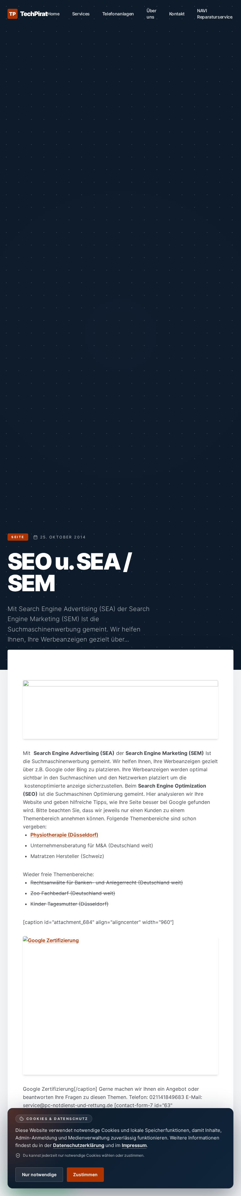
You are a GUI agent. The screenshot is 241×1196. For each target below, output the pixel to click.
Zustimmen (85, 1174)
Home (53, 13)
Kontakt (177, 13)
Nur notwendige (39, 1174)
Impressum (134, 1145)
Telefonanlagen (118, 13)
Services (81, 13)
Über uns (152, 13)
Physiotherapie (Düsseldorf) (64, 835)
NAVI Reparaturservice (214, 13)
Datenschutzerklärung (78, 1145)
